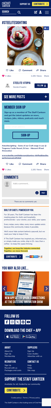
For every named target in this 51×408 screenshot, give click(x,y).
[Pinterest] (23, 322)
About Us (8, 351)
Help (29, 365)
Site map (31, 370)
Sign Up (8, 354)
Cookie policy (16, 398)
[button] (25, 97)
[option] (25, 45)
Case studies (32, 354)
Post (43, 193)
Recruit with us (11, 368)
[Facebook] (7, 322)
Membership (10, 356)
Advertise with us (34, 356)
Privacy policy (34, 398)
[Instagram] (12, 322)
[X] (17, 322)
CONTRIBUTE (39, 4)
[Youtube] (28, 322)
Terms (25, 398)
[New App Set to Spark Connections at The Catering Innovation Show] (25, 288)
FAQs (29, 368)
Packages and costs (13, 370)
